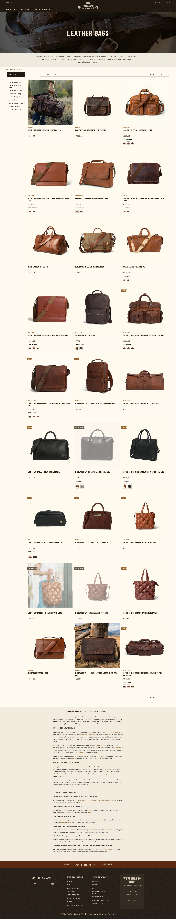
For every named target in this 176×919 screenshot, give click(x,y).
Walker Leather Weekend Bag (87, 734)
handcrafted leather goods (100, 745)
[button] (16, 9)
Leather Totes (13, 100)
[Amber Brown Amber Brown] (128, 143)
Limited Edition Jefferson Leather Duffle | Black (50, 451)
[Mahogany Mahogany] (30, 556)
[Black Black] (130, 486)
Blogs (68, 885)
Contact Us (9, 2)
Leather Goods (24, 9)
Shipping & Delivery (73, 898)
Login (158, 2)
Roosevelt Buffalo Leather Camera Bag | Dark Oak (97, 109)
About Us (70, 881)
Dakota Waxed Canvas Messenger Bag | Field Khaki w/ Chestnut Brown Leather (97, 246)
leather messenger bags (84, 800)
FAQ (92, 888)
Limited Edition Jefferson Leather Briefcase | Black (97, 456)
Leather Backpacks (15, 97)
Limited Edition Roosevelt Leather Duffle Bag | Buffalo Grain (145, 382)
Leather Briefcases (15, 82)
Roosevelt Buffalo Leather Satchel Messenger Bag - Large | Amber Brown (50, 181)
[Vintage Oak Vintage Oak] (128, 279)
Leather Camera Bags (16, 103)
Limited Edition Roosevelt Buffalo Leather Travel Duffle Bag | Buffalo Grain (145, 656)
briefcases (102, 800)
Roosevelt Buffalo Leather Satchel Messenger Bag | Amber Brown (50, 318)
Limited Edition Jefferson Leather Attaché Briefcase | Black (145, 456)
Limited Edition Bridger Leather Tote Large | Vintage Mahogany (145, 592)
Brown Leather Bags (15, 109)
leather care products (67, 822)
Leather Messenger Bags (15, 86)
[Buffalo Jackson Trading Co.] (88, 6)
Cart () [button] (167, 2)
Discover (45, 9)
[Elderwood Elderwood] (125, 486)
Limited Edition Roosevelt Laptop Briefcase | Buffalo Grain (97, 521)
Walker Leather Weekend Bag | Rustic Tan (145, 250)
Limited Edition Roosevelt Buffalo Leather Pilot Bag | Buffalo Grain (145, 318)
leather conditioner (109, 769)
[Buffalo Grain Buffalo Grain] (124, 143)
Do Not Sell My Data (97, 903)
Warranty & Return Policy (100, 900)
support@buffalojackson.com (133, 885)
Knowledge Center (73, 888)
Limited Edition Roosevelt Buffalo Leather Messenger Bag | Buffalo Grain (50, 386)
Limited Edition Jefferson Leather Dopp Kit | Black (50, 526)
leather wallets (100, 756)
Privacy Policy (71, 891)
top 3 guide (80, 752)
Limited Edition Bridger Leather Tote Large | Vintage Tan (50, 592)
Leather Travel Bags (15, 93)
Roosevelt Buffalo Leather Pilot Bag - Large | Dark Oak (50, 109)
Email (34, 884)
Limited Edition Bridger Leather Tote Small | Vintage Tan (145, 521)
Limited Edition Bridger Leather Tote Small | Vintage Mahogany (97, 592)
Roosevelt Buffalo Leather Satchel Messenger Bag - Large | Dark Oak (145, 181)
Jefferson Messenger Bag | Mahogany (50, 652)
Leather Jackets (9, 9)
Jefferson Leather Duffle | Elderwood (50, 246)
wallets (107, 800)
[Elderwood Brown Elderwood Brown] (77, 486)
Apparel (35, 9)
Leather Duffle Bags (15, 90)
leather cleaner (57, 774)
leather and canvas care (98, 767)
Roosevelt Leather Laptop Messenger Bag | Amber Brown (97, 181)
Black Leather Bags (15, 106)
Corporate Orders (73, 895)
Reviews (94, 885)
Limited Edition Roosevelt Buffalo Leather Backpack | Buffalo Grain (97, 382)
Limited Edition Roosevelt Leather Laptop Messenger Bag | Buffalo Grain (97, 652)
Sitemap (69, 902)
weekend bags (94, 800)
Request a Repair (97, 896)
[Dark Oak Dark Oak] (132, 143)
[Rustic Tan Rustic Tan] (124, 279)
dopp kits (72, 758)
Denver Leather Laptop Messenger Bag (111, 732)
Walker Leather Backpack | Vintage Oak (97, 318)
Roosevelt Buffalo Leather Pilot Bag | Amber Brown (145, 113)
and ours (90, 812)
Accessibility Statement (75, 905)
